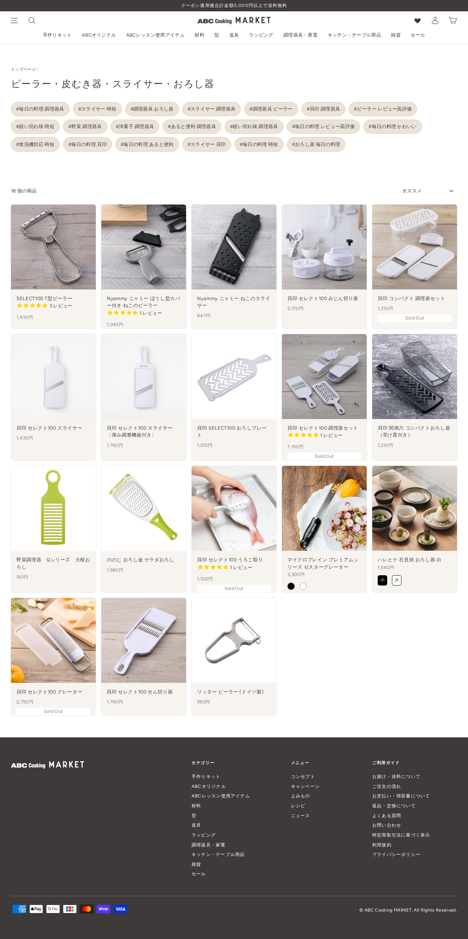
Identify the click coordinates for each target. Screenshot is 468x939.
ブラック (291, 586)
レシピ (298, 805)
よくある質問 (386, 815)
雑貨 (396, 35)
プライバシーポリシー (396, 854)
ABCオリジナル (99, 35)
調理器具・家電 (300, 35)
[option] (234, 6)
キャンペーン (305, 786)
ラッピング (261, 35)
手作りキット (57, 35)
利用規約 (382, 845)
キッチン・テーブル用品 (354, 35)
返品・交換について (394, 805)
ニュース (300, 815)
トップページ (23, 69)
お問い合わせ (386, 825)
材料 (199, 35)
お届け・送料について (396, 776)
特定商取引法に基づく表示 (401, 835)
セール (418, 35)
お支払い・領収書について (401, 795)
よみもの (300, 795)
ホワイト (303, 586)
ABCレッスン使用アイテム (155, 35)
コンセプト (303, 776)
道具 (234, 35)
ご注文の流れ (386, 786)
